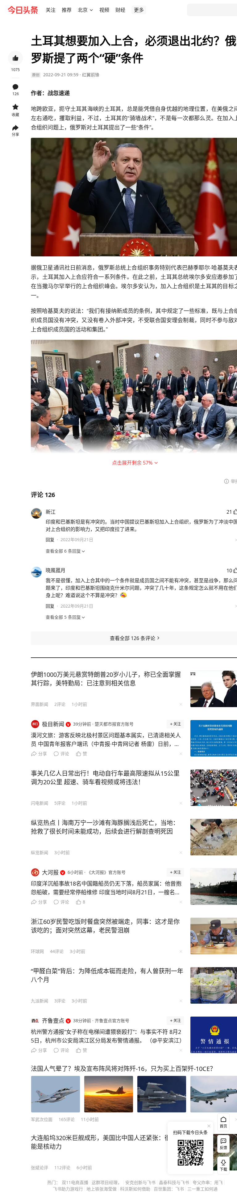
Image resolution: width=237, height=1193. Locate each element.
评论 (64, 754)
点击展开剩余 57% (132, 462)
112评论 (62, 1167)
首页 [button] (223, 1126)
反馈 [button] (223, 1147)
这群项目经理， (107, 1182)
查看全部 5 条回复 (63, 617)
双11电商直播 (75, 1182)
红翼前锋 (90, 75)
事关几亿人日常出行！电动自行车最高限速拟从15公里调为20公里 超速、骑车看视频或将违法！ (105, 777)
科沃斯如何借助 (135, 1189)
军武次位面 (41, 1119)
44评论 (57, 951)
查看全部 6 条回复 (63, 551)
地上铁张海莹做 (101, 1189)
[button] (51, 10)
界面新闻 (39, 704)
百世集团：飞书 (169, 1189)
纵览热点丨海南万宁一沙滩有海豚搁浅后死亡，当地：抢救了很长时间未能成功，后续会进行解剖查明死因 (105, 827)
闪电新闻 (39, 803)
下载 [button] (222, 1164)
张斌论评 (39, 1167)
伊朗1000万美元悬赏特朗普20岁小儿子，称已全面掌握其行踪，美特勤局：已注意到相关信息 (106, 678)
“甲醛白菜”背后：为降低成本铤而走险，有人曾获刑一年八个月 (107, 975)
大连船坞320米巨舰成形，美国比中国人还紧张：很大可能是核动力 (107, 1142)
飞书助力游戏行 (68, 1189)
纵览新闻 (39, 852)
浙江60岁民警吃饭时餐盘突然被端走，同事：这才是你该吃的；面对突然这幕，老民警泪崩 (105, 925)
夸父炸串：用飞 (208, 1182)
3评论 (59, 1001)
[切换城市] (91, 10)
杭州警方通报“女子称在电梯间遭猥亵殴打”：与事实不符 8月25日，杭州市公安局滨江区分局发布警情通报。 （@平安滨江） (107, 1036)
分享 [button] (15, 134)
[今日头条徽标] (22, 10)
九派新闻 (39, 1001)
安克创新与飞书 (140, 1182)
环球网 (37, 951)
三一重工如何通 (202, 1189)
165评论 (67, 1119)
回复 (50, 539)
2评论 (59, 704)
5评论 (59, 803)
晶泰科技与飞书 (174, 1182)
